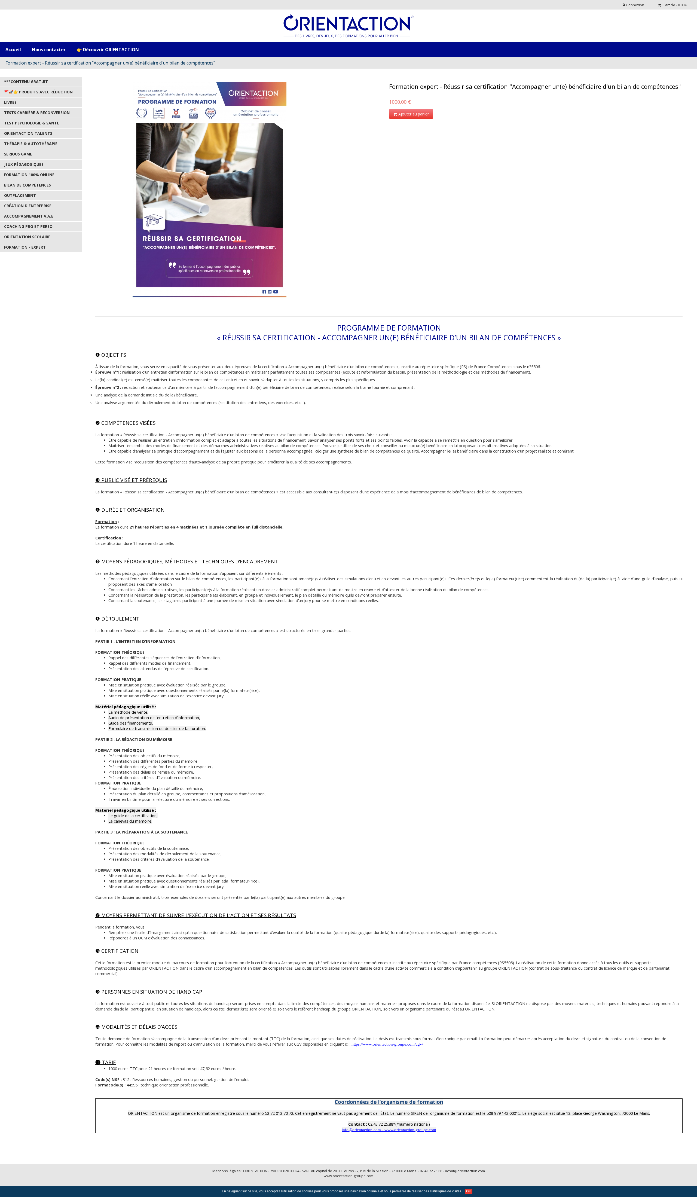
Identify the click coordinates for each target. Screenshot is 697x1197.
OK (468, 1191)
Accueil (13, 50)
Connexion (635, 4)
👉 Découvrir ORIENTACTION (108, 50)
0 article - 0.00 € (674, 4)
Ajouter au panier (413, 114)
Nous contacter (49, 50)
